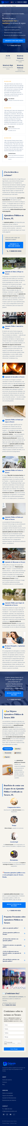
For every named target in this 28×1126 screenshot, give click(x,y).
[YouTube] (10, 1114)
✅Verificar (17, 748)
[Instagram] (7, 1114)
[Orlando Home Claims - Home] (5, 2)
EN (13, 2)
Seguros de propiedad (7, 1095)
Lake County (8, 6)
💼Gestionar (17, 752)
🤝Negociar (7, 757)
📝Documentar (7, 752)
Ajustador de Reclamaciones (9, 1097)
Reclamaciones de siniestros (9, 1100)
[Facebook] (3, 1114)
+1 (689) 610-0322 (20, 2)
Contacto (4, 1082)
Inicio (3, 6)
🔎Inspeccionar (8, 748)
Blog (3, 1084)
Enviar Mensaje (14, 1049)
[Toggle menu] (25, 2)
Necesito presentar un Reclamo (14, 693)
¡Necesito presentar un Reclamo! (14, 905)
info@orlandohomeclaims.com (9, 1111)
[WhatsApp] (14, 1114)
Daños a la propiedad (7, 1093)
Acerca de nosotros (7, 1079)
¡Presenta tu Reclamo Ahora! (14, 40)
